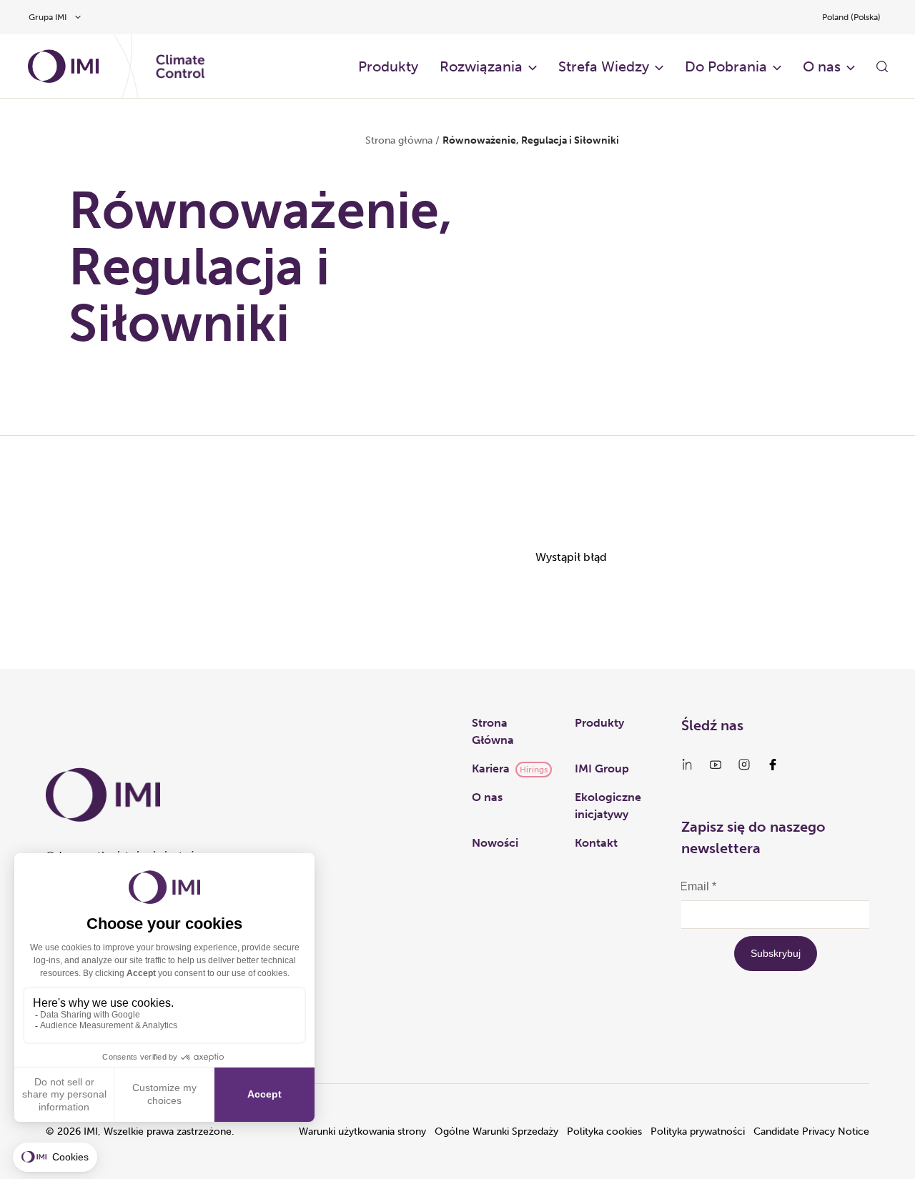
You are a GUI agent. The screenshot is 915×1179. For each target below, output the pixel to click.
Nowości (495, 843)
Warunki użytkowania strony (362, 1131)
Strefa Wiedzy (603, 66)
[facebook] (772, 764)
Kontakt (596, 843)
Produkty (388, 66)
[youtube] (715, 764)
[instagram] (744, 764)
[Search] (882, 66)
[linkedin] (687, 764)
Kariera (491, 768)
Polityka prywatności (698, 1131)
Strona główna (398, 140)
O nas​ (822, 66)
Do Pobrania (726, 66)
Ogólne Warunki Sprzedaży (496, 1131)
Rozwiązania (481, 66)
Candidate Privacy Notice (811, 1131)
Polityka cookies (604, 1131)
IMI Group (602, 768)
